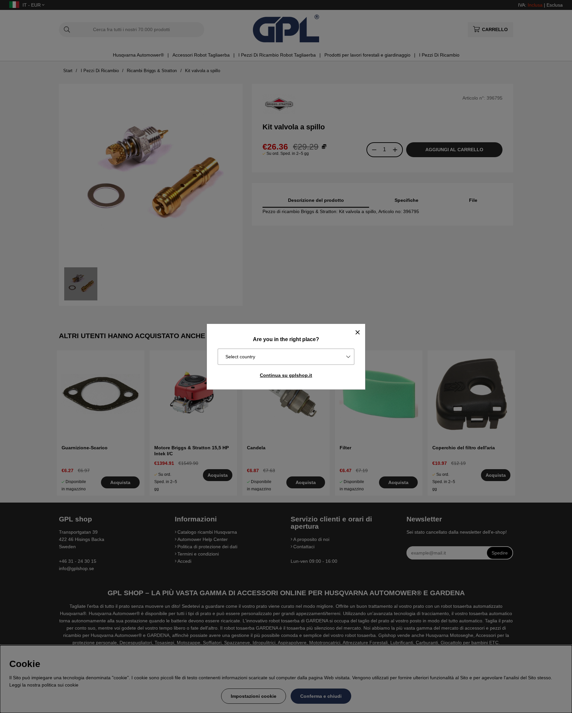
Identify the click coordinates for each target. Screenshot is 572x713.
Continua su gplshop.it (286, 375)
